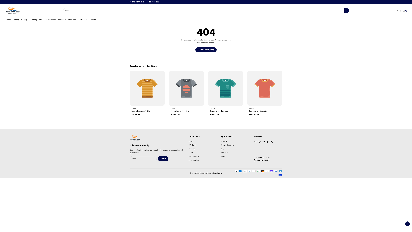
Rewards (224, 141)
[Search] (346, 10)
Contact (93, 20)
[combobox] (206, 10)
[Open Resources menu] (78, 20)
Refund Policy (194, 160)
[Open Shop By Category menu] (29, 20)
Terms (191, 153)
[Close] (281, 2)
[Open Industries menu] (55, 20)
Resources (72, 20)
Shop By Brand (36, 20)
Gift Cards (192, 145)
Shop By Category (20, 20)
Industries (50, 20)
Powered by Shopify (214, 173)
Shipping (192, 149)
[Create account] (397, 10)
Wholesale (62, 20)
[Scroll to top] (407, 223)
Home (8, 20)
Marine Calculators (228, 145)
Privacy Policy (194, 156)
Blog (222, 149)
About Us (83, 20)
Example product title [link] (140, 111)
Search (191, 141)
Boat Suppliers (201, 173)
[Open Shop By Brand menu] (44, 20)
